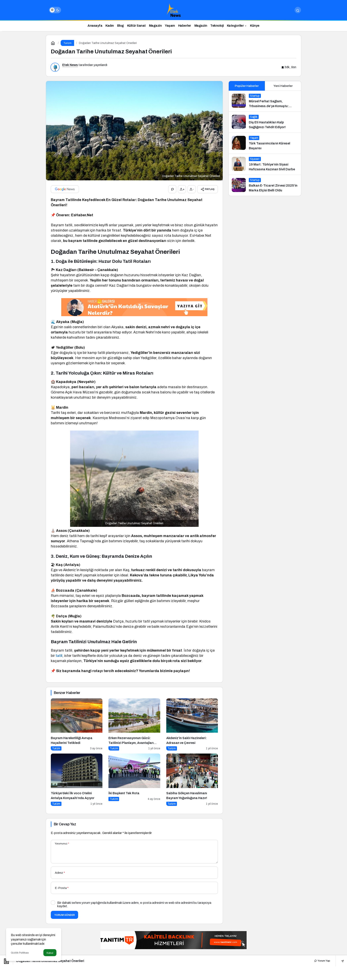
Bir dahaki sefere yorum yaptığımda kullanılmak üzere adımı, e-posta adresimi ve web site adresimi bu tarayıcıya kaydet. (134, 904)
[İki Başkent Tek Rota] (134, 780)
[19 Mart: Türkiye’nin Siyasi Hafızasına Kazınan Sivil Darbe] (265, 164)
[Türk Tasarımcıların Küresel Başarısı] (265, 143)
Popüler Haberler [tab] (247, 85)
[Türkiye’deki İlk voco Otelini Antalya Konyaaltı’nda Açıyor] (76, 780)
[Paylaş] (340, 960)
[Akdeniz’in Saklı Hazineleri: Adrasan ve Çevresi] (192, 724)
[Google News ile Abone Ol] (65, 189)
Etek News (70, 65)
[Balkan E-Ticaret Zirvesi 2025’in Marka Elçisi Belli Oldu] (265, 185)
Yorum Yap (323, 960)
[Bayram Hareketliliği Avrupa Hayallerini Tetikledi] (76, 724)
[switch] (55, 10)
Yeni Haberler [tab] (283, 85)
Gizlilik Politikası (20, 952)
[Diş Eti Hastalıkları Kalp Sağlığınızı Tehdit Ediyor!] (265, 122)
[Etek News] (173, 9)
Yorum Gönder (64, 914)
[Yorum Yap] (172, 189)
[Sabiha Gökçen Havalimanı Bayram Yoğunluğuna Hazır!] (192, 780)
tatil (59, 656)
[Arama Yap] (298, 10)
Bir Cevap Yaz (65, 824)
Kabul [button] (50, 952)
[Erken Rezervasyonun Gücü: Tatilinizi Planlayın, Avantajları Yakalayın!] (134, 724)
